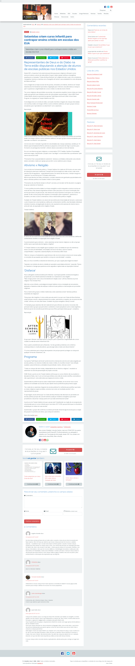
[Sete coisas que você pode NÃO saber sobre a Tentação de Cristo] (53, 468)
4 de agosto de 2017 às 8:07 (32, 537)
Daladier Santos (35, 32)
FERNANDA (34, 562)
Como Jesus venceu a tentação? (72, 479)
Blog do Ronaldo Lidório (94, 96)
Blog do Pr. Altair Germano (95, 126)
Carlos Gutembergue (36, 593)
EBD (69, 13)
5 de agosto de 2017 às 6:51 (32, 580)
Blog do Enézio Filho (93, 81)
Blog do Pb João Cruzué (94, 92)
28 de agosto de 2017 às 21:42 (32, 613)
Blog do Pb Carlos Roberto (95, 88)
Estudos (74, 13)
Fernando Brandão (36, 577)
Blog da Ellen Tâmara (93, 78)
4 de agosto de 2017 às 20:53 (32, 565)
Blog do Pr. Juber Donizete (95, 136)
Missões (106, 13)
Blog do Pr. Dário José (93, 129)
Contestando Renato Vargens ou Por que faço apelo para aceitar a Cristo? (97, 38)
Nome (27, 511)
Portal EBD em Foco (93, 110)
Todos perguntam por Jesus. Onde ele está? (32, 477)
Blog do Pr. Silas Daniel (93, 143)
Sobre (72, 17)
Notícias (93, 13)
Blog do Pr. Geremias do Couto (96, 133)
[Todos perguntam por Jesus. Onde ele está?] (32, 467)
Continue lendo (31, 484)
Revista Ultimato (92, 113)
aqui (36, 415)
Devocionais (64, 17)
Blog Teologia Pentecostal (94, 103)
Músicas (56, 17)
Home (56, 13)
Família (100, 13)
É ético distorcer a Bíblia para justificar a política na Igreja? (98, 60)
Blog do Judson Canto (93, 85)
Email (47, 511)
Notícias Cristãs (91, 106)
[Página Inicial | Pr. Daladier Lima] (37, 12)
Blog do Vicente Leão (93, 99)
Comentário (29, 495)
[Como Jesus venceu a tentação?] (74, 469)
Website (67, 427)
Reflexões (63, 13)
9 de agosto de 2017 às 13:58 (32, 597)
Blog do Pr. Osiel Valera (94, 140)
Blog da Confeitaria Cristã (94, 74)
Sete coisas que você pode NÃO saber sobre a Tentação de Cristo (53, 478)
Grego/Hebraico (84, 13)
